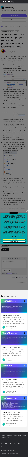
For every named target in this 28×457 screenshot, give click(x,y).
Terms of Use (20, 231)
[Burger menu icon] (26, 1)
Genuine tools (5, 437)
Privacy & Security (6, 435)
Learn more (14, 223)
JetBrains (13, 453)
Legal (24, 435)
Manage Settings (14, 241)
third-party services (17, 232)
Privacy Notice (8, 231)
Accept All (14, 239)
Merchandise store (8, 450)
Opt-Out (14, 236)
